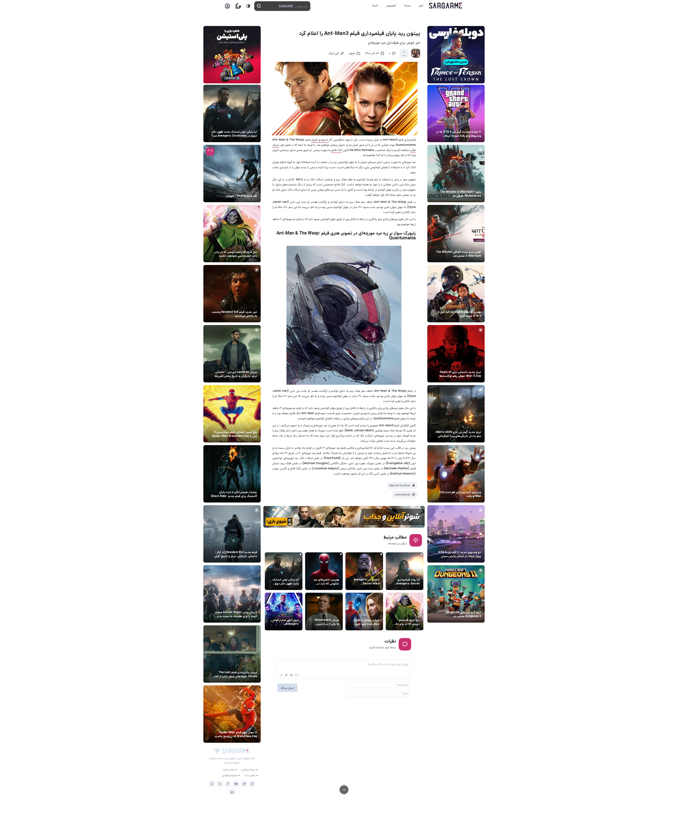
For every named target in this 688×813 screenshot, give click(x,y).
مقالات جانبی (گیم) (469, 125)
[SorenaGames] (216, 750)
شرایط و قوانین (229, 775)
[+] (297, 675)
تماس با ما (250, 775)
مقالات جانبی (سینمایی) (405, 613)
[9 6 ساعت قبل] (232, 113)
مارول (352, 53)
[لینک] (291, 675)
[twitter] (220, 784)
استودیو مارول (320, 140)
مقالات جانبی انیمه (246, 605)
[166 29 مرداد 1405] (232, 594)
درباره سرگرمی (248, 769)
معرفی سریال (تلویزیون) (243, 365)
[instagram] (252, 784)
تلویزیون (391, 5)
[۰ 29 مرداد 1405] (456, 594)
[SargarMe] (235, 750)
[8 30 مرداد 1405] (232, 474)
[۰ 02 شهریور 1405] (232, 654)
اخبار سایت (228, 769)
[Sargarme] (445, 5)
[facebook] (228, 784)
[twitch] (212, 784)
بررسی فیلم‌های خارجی (244, 189)
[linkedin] (232, 792)
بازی (421, 5)
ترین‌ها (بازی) (472, 305)
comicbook (402, 494)
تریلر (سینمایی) (289, 613)
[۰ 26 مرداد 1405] (232, 353)
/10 (404, 55)
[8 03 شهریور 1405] (456, 113)
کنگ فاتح (336, 150)
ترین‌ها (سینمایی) (328, 573)
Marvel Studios (399, 485)
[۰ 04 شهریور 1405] (456, 173)
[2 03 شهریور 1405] (232, 173)
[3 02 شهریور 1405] (456, 534)
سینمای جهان (411, 573)
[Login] (227, 7)
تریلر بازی (475, 185)
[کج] (281, 675)
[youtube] (236, 784)
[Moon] (248, 6)
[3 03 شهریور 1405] (232, 293)
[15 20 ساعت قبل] (232, 233)
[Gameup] (238, 6)
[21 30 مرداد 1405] (232, 413)
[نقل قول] (286, 675)
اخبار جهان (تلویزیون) (326, 613)
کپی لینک (334, 53)
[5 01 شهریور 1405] (232, 534)
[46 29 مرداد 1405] (232, 714)
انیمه (375, 5)
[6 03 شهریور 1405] (456, 474)
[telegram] (244, 784)
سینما (407, 5)
